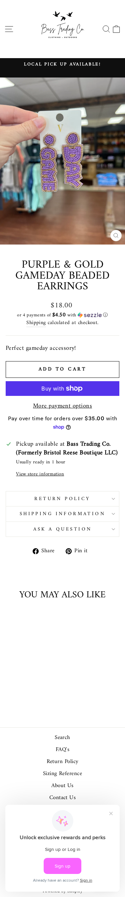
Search (62, 738)
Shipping (36, 323)
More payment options (62, 406)
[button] (62, 315)
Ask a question (62, 529)
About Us (62, 786)
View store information (40, 474)
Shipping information (62, 513)
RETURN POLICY (62, 498)
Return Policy (63, 762)
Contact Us (62, 798)
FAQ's (62, 750)
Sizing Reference (62, 774)
